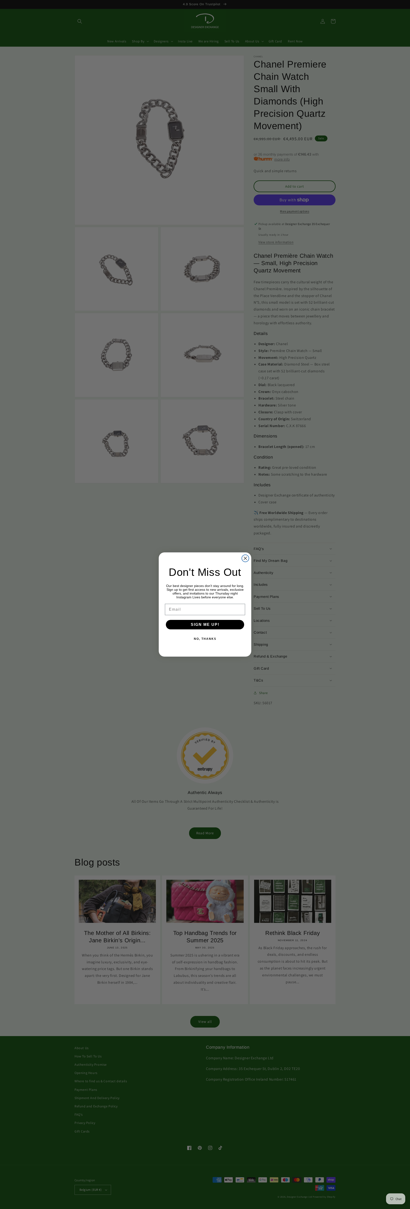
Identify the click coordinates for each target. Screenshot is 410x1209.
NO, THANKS (205, 639)
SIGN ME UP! (205, 625)
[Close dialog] (245, 558)
